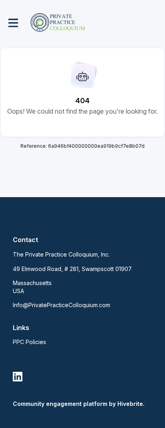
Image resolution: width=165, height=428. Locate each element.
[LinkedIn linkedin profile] (17, 377)
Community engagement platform (60, 403)
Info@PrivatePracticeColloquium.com (61, 305)
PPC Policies (29, 341)
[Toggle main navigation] (12, 22)
